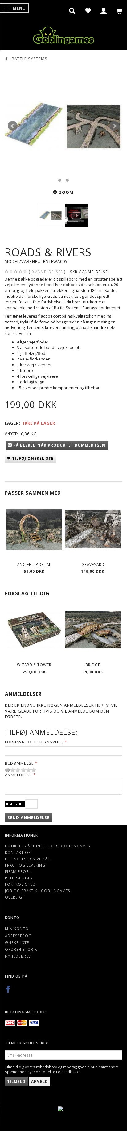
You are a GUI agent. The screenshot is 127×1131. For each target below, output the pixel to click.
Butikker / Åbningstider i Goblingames (47, 845)
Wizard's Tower (34, 664)
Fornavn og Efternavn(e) (34, 742)
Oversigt (15, 897)
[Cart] (119, 11)
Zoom (66, 192)
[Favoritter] (88, 11)
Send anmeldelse (28, 817)
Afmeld (39, 1081)
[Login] (103, 11)
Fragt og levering (25, 865)
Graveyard (92, 564)
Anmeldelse (18, 775)
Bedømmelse (19, 763)
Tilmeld (16, 1081)
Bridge (92, 664)
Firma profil (18, 871)
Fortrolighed (20, 884)
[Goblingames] (63, 34)
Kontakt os (18, 852)
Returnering (18, 877)
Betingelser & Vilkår (27, 858)
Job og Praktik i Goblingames (37, 890)
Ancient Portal (34, 564)
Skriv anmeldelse (89, 271)
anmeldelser (47, 271)
